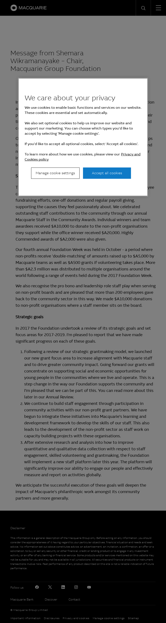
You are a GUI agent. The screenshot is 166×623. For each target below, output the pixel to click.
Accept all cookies (107, 173)
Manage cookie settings (55, 173)
